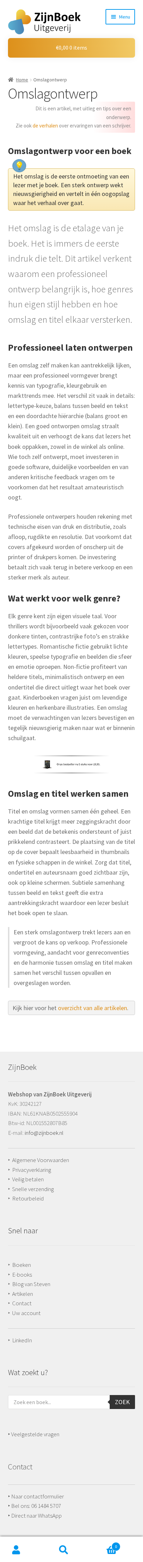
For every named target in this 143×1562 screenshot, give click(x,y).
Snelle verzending (33, 1189)
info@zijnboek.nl (44, 1133)
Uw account (26, 1313)
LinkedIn (22, 1340)
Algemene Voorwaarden (40, 1160)
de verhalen (45, 125)
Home (22, 79)
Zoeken (63, 1550)
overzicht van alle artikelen (92, 1008)
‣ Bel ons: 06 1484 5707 (34, 1506)
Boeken (21, 1265)
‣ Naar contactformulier (36, 1496)
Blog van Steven (31, 1284)
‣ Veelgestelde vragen (33, 1434)
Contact (22, 1303)
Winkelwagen (98, 1544)
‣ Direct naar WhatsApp (35, 1515)
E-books (22, 1274)
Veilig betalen (28, 1179)
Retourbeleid (28, 1198)
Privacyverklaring (31, 1170)
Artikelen (22, 1294)
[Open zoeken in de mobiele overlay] (71, 1402)
